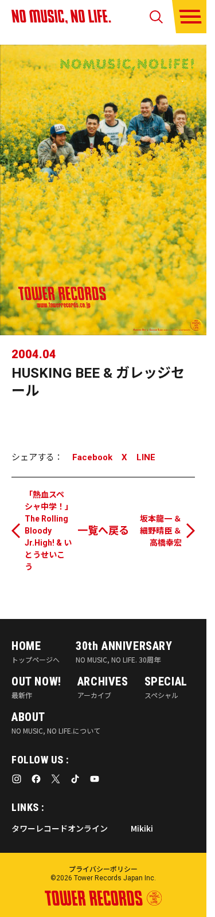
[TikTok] (75, 779)
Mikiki (142, 828)
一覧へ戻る (103, 530)
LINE (145, 458)
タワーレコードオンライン (59, 828)
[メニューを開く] (190, 16)
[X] (55, 779)
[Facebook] (36, 779)
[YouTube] (94, 779)
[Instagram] (16, 779)
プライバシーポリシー (103, 868)
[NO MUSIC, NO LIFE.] (61, 16)
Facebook (92, 458)
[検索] (156, 16)
